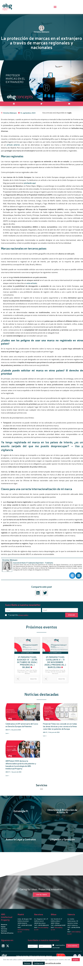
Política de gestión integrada (37, 956)
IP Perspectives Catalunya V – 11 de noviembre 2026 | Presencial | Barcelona (55, 662)
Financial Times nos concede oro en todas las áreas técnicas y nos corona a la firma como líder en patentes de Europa (60, 726)
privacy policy (23, 615)
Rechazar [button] (27, 963)
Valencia (71, 914)
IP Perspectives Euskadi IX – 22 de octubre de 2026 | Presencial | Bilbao (27, 662)
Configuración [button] (38, 963)
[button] (55, 7)
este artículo (32, 283)
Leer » (7, 733)
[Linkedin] (3, 946)
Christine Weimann (9, 560)
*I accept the (18, 615)
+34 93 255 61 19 (43, 925)
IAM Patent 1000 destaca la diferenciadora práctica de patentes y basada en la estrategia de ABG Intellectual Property (21, 765)
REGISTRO (33, 679)
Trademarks (49, 563)
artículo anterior (13, 145)
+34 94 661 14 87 (59, 925)
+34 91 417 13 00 (26, 925)
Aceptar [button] (75, 959)
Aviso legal (49, 956)
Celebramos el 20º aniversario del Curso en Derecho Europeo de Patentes (22, 724)
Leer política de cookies (53, 963)
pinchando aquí (29, 183)
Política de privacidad (22, 956)
